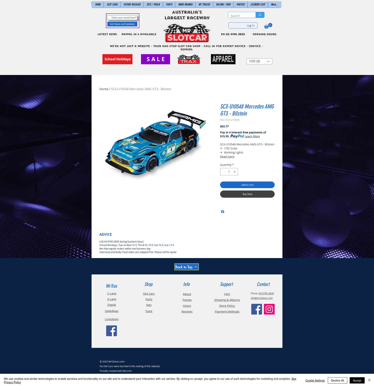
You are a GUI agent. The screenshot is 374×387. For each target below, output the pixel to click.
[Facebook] (111, 330)
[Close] (369, 380)
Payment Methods (227, 311)
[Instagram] (269, 309)
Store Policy (227, 306)
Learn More (252, 136)
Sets (149, 305)
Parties (187, 300)
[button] (268, 25)
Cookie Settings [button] (315, 380)
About (187, 294)
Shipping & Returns (227, 300)
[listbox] (259, 61)
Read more (227, 156)
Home (103, 89)
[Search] (260, 15)
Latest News (107, 34)
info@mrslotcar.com (262, 298)
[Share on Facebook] (222, 211)
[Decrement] (223, 171)
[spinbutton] (229, 171)
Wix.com (127, 370)
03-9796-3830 (266, 293)
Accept (357, 380)
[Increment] (235, 171)
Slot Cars (149, 293)
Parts (149, 299)
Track (148, 311)
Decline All (337, 380)
